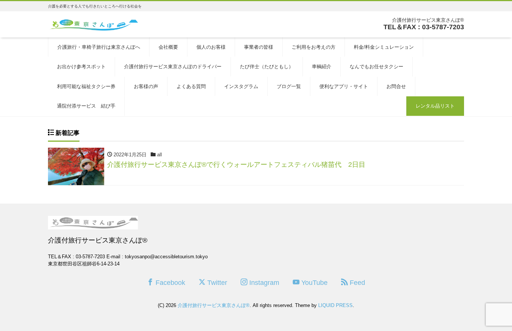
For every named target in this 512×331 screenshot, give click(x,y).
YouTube (313, 282)
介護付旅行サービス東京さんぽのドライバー (173, 66)
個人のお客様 (211, 47)
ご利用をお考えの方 (313, 47)
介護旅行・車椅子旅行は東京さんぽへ (98, 47)
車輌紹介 (321, 66)
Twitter (216, 282)
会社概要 (168, 47)
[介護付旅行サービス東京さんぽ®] (93, 24)
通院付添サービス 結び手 (86, 106)
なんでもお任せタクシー (376, 66)
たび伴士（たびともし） (266, 66)
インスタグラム (241, 86)
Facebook (169, 282)
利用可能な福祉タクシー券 (86, 86)
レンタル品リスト (435, 106)
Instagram (263, 282)
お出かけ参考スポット (81, 66)
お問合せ (396, 86)
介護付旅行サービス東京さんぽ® (214, 305)
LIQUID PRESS (335, 305)
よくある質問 (191, 86)
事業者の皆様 (258, 47)
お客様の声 (146, 86)
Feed (356, 282)
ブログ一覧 (289, 86)
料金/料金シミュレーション (384, 47)
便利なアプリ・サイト (343, 86)
